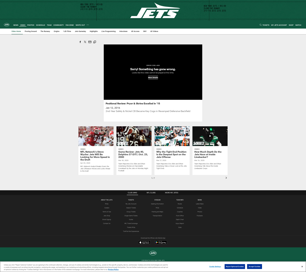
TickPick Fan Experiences (131, 231)
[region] (153, 266)
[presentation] (227, 178)
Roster (180, 204)
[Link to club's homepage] (7, 25)
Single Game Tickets (131, 215)
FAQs (106, 204)
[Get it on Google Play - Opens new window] (160, 243)
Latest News (200, 204)
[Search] (261, 24)
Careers (106, 208)
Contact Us (106, 223)
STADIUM (157, 200)
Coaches (180, 211)
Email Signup (106, 219)
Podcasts (200, 215)
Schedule (180, 208)
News (200, 200)
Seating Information (157, 204)
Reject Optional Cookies (235, 266)
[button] (153, 77)
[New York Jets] (153, 253)
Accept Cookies (254, 266)
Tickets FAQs (131, 227)
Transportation (157, 215)
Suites (131, 219)
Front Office (180, 215)
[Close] (302, 266)
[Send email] (90, 43)
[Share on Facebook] (80, 43)
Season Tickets (131, 208)
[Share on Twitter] (85, 43)
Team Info (179, 200)
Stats (180, 227)
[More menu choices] (88, 25)
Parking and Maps (157, 211)
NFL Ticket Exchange (131, 223)
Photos (199, 211)
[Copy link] (95, 42)
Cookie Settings (215, 266)
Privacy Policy (113, 269)
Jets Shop (107, 215)
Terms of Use (107, 211)
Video (200, 208)
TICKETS (131, 200)
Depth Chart (180, 219)
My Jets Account (131, 204)
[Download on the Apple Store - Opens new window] (144, 243)
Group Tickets (131, 211)
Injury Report (180, 223)
